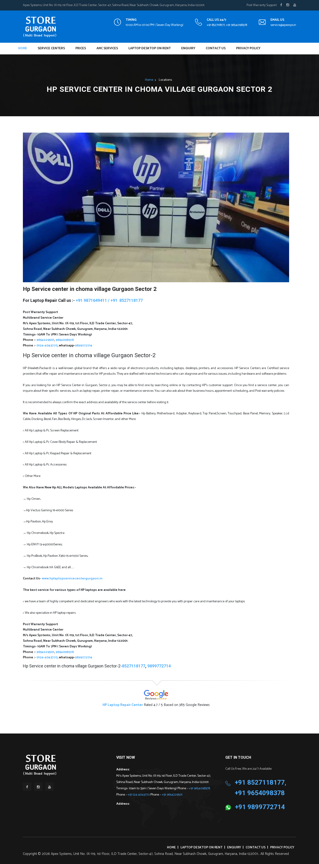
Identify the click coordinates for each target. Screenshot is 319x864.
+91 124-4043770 (139, 794)
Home (22, 48)
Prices (80, 48)
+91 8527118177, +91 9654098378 (227, 25)
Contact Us (216, 48)
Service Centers (51, 48)
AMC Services (107, 48)
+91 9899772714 (260, 807)
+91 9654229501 (172, 794)
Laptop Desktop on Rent (149, 48)
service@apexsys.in (283, 25)
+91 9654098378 (199, 788)
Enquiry (188, 48)
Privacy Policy (248, 48)
